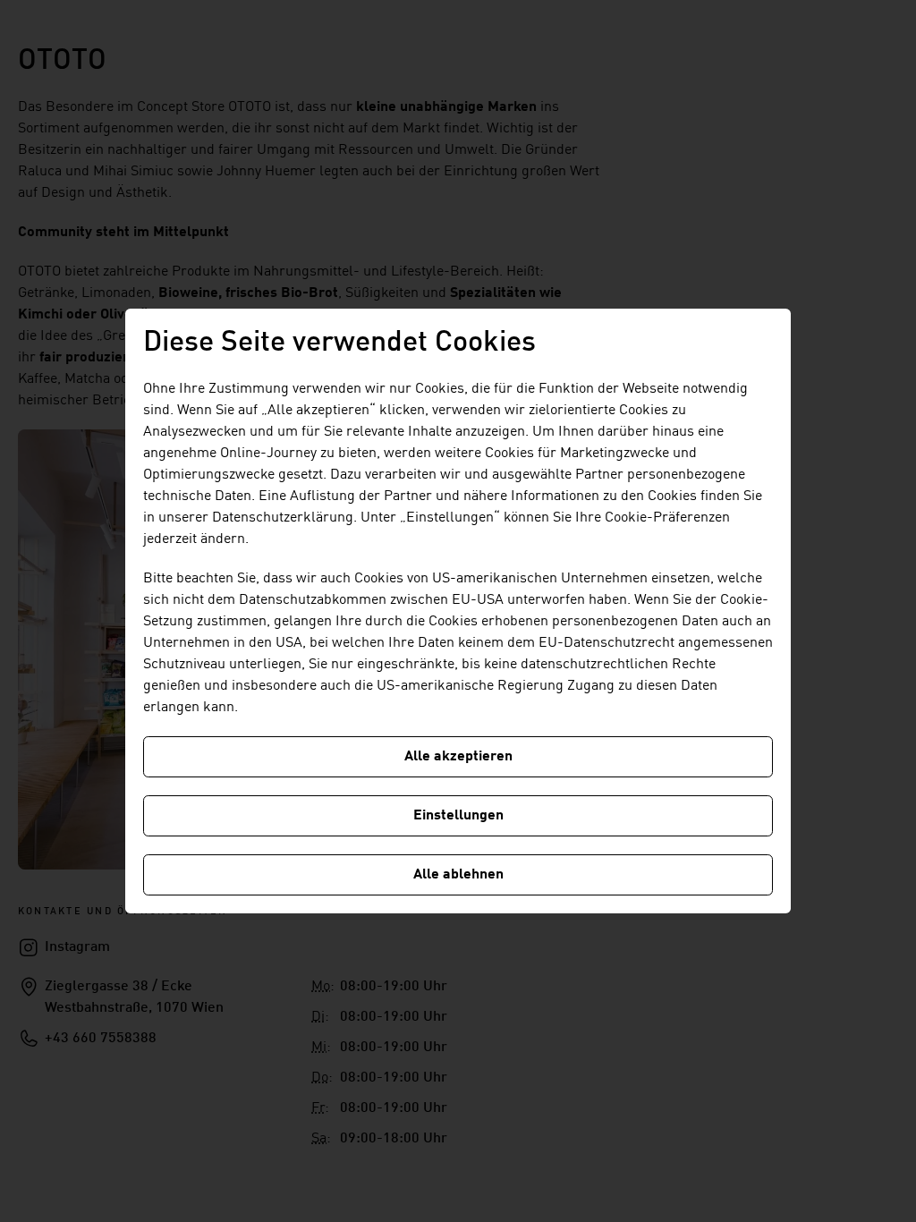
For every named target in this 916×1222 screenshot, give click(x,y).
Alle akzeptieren (458, 757)
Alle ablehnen (458, 875)
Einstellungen (458, 816)
